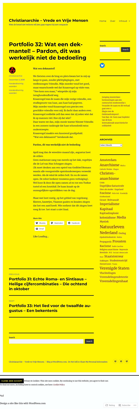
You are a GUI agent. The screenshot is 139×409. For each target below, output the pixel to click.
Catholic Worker (106, 169)
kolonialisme (108, 217)
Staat (101, 257)
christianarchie (15, 76)
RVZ (110, 253)
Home (102, 21)
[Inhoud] (126, 361)
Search (12, 337)
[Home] (115, 361)
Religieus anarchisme (109, 249)
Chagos (116, 169)
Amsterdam (108, 160)
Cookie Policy (59, 385)
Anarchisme (109, 165)
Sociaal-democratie (120, 253)
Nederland (109, 233)
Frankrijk (123, 193)
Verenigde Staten (114, 268)
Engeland (119, 189)
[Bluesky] (102, 65)
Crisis (102, 183)
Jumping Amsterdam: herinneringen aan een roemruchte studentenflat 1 (114, 100)
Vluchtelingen (108, 273)
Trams (114, 264)
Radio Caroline (117, 246)
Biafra (122, 166)
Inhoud (123, 21)
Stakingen (104, 261)
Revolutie (104, 252)
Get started (6, 407)
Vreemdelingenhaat (114, 281)
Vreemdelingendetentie (114, 276)
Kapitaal (106, 209)
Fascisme (105, 193)
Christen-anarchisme (109, 176)
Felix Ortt (115, 193)
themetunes (105, 264)
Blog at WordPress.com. (57, 362)
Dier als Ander (106, 189)
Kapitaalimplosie (109, 213)
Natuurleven (112, 226)
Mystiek (104, 221)
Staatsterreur (113, 256)
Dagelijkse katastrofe (112, 185)
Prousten (119, 241)
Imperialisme (109, 204)
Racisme (105, 246)
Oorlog (122, 233)
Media (121, 217)
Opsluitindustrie (108, 237)
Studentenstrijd (118, 260)
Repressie (123, 249)
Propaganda (105, 242)
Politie (119, 237)
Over (112, 21)
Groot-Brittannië (109, 200)
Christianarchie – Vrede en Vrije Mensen (48, 20)
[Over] (121, 361)
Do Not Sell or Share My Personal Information (88, 362)
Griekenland (105, 197)
